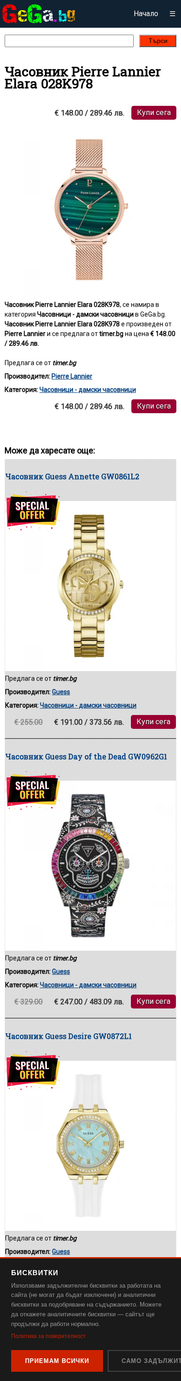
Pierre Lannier (72, 376)
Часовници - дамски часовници (87, 389)
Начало (146, 13)
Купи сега (154, 112)
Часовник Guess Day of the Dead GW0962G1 (86, 756)
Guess (61, 692)
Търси (158, 40)
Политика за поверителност (48, 1336)
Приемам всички (57, 1360)
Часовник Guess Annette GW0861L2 (72, 476)
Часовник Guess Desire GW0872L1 (68, 1036)
